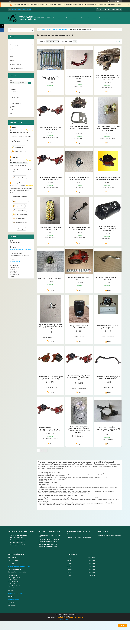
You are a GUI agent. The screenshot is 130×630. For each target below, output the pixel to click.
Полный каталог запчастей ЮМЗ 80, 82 (79, 537)
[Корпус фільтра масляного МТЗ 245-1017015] (79, 261)
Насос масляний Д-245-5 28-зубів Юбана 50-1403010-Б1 (50, 178)
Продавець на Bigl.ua (65, 616)
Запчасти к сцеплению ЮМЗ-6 (48, 541)
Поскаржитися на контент (62, 617)
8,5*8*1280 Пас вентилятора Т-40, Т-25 (22, 170)
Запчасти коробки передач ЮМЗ (48, 546)
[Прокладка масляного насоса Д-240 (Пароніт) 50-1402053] (79, 161)
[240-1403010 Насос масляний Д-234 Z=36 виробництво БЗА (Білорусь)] (108, 161)
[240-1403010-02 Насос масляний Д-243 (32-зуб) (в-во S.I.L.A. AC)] (50, 411)
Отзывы (12, 60)
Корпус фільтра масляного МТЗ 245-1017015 (79, 278)
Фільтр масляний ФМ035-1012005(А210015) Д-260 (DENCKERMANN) (107, 228)
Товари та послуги (46, 29)
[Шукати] (32, 30)
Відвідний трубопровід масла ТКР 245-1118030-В (107, 278)
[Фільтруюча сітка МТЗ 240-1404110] (50, 261)
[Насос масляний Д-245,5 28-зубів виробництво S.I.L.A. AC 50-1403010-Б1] (79, 360)
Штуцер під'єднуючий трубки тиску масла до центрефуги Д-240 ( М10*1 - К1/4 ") (50, 327)
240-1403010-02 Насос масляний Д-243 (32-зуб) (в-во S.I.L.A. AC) (50, 429)
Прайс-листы (13, 49)
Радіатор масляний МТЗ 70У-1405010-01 (50, 78)
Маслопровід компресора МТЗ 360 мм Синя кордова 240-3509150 (21, 137)
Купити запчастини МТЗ (60, 29)
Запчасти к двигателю (16, 537)
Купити (52, 92)
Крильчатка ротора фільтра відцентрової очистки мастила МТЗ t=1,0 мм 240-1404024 (108, 429)
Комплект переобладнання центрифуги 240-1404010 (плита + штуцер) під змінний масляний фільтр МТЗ (79, 430)
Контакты (91, 18)
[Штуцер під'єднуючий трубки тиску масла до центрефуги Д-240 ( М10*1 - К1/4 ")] (50, 309)
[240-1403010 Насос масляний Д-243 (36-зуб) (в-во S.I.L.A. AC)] (50, 360)
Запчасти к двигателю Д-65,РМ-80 (49, 539)
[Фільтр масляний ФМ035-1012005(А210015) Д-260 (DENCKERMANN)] (108, 210)
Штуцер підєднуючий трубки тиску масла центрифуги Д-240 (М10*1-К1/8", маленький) (108, 128)
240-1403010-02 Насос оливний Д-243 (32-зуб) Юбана (108, 327)
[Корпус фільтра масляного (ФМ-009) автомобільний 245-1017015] (79, 110)
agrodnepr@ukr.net (15, 261)
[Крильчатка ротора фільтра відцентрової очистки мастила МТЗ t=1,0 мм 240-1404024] (108, 411)
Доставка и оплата (104, 18)
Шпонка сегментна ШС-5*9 (20, 196)
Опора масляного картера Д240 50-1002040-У (79, 77)
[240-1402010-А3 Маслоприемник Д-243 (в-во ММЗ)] (79, 210)
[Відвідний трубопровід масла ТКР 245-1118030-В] (108, 261)
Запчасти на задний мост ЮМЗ (48, 544)
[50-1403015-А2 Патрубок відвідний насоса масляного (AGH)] (108, 360)
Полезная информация (16, 68)
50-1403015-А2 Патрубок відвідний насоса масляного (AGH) (108, 378)
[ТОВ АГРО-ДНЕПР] (12, 18)
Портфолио (13, 41)
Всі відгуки (21, 229)
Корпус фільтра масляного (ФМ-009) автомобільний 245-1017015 (79, 128)
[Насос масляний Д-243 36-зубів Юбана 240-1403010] (50, 110)
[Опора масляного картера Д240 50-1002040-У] (79, 59)
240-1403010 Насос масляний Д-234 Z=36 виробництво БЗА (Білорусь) (108, 178)
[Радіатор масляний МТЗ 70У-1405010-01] (50, 59)
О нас (82, 18)
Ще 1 (12, 113)
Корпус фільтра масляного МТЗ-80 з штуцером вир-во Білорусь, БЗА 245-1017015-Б (108, 77)
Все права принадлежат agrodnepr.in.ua (109, 535)
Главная (59, 18)
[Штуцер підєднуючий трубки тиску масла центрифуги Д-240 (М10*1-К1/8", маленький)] (108, 110)
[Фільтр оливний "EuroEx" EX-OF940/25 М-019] (79, 309)
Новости (12, 53)
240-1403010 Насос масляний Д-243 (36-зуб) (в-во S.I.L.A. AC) (50, 378)
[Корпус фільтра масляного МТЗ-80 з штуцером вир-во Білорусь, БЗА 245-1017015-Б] (108, 59)
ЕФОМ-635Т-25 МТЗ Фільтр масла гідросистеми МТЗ (50, 228)
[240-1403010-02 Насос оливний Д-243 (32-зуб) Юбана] (108, 309)
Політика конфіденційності (76, 617)
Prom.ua (73, 614)
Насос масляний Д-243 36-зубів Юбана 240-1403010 (50, 128)
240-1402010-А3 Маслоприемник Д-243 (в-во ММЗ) (79, 228)
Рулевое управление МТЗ (17, 545)
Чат (124, 625)
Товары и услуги (71, 18)
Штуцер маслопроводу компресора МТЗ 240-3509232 (21, 140)
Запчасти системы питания (18, 540)
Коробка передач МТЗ (16, 542)
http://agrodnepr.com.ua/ (15, 593)
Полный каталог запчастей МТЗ (19, 535)
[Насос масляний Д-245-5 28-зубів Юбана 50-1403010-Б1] (50, 161)
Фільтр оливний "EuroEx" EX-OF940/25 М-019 (79, 327)
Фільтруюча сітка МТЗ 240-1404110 (50, 278)
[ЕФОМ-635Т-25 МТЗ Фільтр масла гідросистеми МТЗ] (50, 210)
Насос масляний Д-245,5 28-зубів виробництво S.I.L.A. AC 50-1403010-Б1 (79, 378)
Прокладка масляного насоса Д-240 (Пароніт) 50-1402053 (79, 178)
